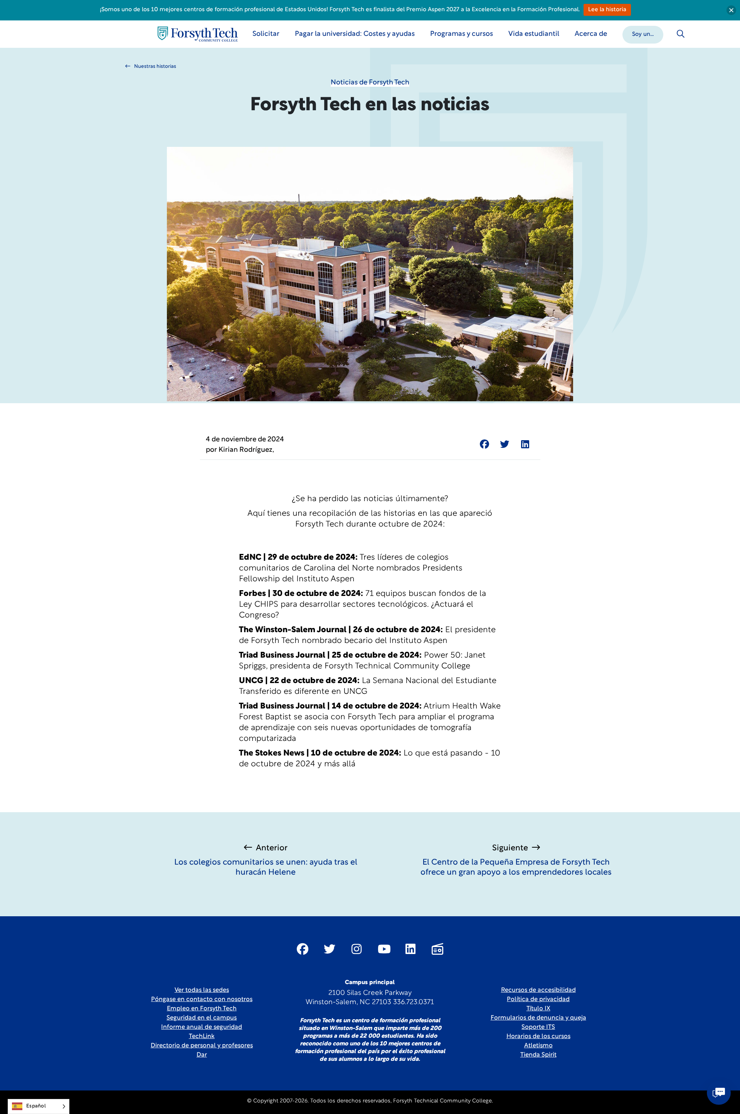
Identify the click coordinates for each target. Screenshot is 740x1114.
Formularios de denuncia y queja (538, 1018)
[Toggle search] (680, 34)
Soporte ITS (538, 1027)
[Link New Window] (302, 949)
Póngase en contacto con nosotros (201, 999)
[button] (643, 34)
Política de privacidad (538, 999)
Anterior (272, 848)
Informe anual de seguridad (201, 1027)
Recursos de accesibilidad (538, 990)
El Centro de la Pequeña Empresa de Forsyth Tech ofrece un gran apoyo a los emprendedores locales (516, 867)
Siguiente (510, 848)
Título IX (538, 1009)
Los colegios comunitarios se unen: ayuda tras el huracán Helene (265, 867)
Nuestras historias (155, 66)
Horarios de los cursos (538, 1036)
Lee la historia (607, 10)
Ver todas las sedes (202, 990)
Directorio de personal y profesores (202, 1046)
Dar (202, 1055)
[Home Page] (198, 34)
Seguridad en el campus (201, 1018)
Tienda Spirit (538, 1055)
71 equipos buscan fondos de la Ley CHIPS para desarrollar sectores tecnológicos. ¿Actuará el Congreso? (362, 604)
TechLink (202, 1036)
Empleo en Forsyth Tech (202, 1009)
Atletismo (538, 1046)
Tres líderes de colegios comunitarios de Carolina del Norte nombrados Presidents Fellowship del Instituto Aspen (350, 568)
